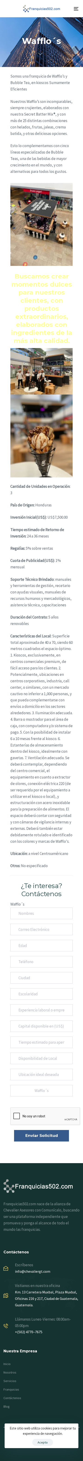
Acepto (43, 1442)
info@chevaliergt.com (32, 1271)
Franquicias (11, 1389)
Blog (6, 1406)
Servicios (9, 1381)
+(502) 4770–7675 (28, 1332)
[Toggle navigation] (66, 8)
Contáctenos (12, 1398)
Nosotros (9, 1372)
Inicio (7, 1364)
